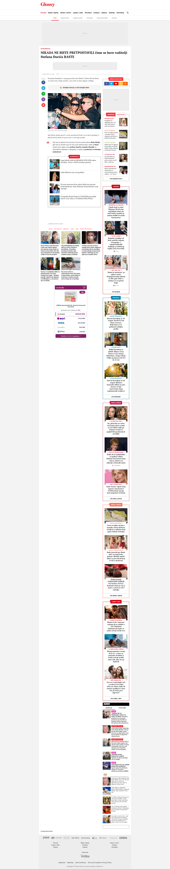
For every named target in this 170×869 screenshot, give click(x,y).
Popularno (122, 708)
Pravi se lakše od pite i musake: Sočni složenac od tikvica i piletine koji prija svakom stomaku (111, 135)
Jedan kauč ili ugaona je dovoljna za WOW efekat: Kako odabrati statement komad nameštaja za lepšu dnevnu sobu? (111, 147)
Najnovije (109, 708)
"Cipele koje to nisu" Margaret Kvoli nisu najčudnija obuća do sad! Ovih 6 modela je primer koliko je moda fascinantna (116, 212)
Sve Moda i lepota (116, 499)
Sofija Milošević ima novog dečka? (72, 172)
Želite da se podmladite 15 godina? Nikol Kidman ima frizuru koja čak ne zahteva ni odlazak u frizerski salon (116, 458)
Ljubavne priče (77, 18)
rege (77, 229)
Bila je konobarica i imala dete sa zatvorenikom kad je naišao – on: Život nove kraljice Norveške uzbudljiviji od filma (111, 171)
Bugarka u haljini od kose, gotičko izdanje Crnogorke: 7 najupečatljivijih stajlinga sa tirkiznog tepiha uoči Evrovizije (116, 243)
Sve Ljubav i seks (116, 698)
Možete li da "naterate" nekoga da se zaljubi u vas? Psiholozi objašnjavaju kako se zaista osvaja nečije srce (116, 626)
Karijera (97, 13)
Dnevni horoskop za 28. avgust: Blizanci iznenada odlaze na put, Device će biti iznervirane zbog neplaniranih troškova (116, 385)
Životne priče (65, 18)
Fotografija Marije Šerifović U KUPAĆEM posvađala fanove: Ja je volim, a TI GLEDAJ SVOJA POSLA (78, 197)
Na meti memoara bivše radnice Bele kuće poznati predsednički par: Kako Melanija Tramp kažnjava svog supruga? (79, 186)
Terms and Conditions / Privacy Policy (99, 862)
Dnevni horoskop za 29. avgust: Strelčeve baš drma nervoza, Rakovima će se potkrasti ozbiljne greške (116, 323)
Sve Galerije (116, 292)
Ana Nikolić (57, 229)
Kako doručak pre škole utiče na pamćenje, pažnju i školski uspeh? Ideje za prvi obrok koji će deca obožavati (116, 556)
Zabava (104, 13)
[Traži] (127, 13)
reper (72, 229)
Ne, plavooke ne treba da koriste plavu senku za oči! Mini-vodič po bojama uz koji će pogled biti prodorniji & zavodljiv (111, 159)
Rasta (50, 229)
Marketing (70, 862)
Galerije (112, 13)
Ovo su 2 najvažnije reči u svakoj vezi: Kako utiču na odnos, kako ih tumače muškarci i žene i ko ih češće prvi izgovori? (116, 687)
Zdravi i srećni (65, 13)
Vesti (54, 18)
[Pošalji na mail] (43, 105)
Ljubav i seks (78, 13)
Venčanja (90, 18)
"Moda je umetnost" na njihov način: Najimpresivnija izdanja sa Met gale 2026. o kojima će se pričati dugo (116, 277)
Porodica (88, 13)
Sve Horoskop (116, 397)
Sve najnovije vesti (116, 179)
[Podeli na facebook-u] (43, 82)
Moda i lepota (53, 13)
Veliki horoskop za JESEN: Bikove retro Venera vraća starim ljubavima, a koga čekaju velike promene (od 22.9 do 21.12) (116, 354)
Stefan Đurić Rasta (86, 229)
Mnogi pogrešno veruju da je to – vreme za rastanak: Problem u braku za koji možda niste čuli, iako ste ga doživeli (116, 656)
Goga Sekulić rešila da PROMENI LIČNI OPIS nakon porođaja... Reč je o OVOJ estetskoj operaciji (78, 161)
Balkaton (66, 229)
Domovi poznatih (102, 18)
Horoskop (120, 13)
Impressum (62, 862)
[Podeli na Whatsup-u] (43, 94)
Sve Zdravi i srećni (116, 595)
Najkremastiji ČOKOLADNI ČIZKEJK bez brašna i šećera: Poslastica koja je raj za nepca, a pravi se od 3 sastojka (116, 584)
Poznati (43, 13)
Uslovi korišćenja (80, 862)
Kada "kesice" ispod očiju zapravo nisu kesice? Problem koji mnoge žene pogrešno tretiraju (116, 490)
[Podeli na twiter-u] (43, 88)
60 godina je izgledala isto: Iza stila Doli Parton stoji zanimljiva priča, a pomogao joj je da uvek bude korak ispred (111, 123)
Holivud (114, 18)
